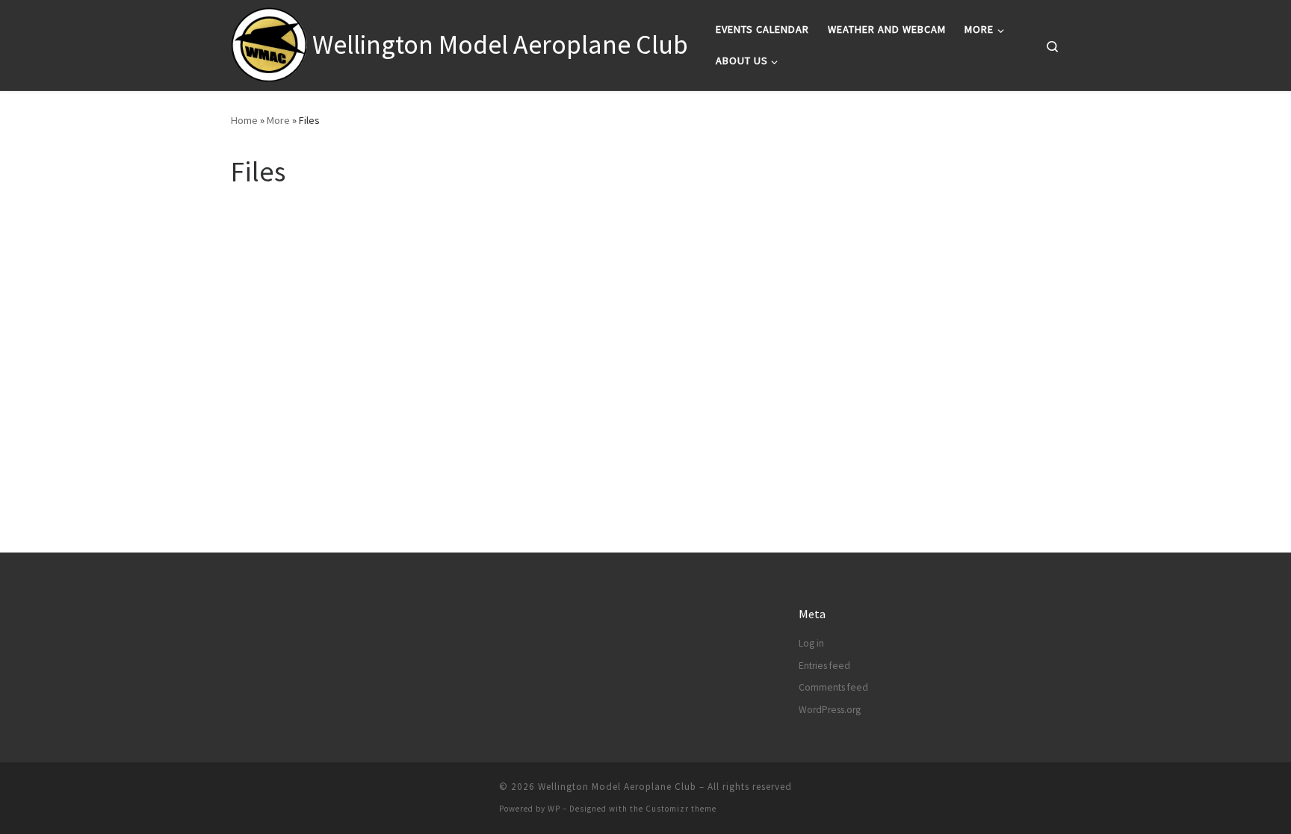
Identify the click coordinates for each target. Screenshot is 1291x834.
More (278, 120)
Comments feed (833, 687)
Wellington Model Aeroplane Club (617, 786)
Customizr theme (681, 808)
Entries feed (824, 665)
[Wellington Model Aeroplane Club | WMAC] (269, 42)
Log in (811, 643)
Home (244, 120)
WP (554, 808)
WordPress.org (830, 709)
